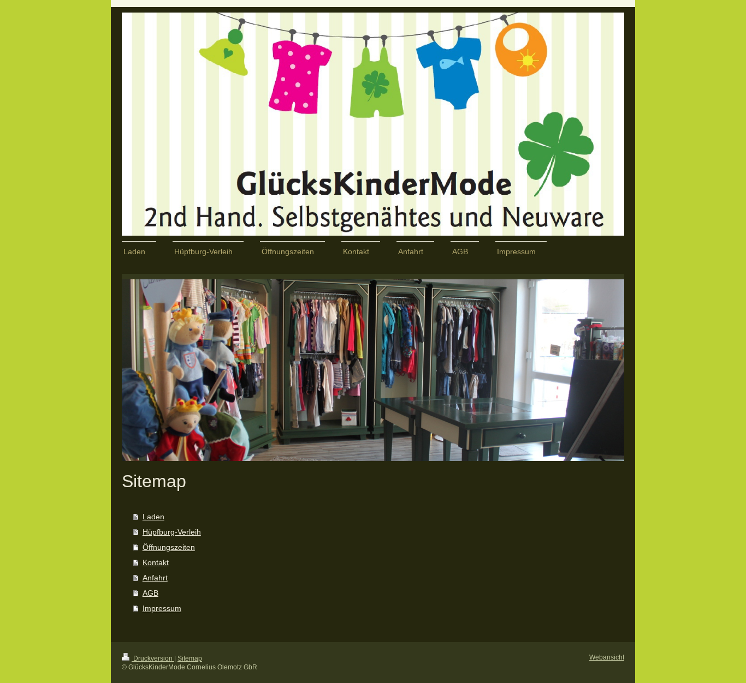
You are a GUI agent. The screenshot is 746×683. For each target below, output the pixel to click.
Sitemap (189, 658)
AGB (150, 593)
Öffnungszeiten (169, 547)
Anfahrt (155, 577)
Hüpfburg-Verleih (172, 532)
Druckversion (153, 658)
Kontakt (156, 562)
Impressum (162, 608)
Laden (153, 516)
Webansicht (606, 657)
